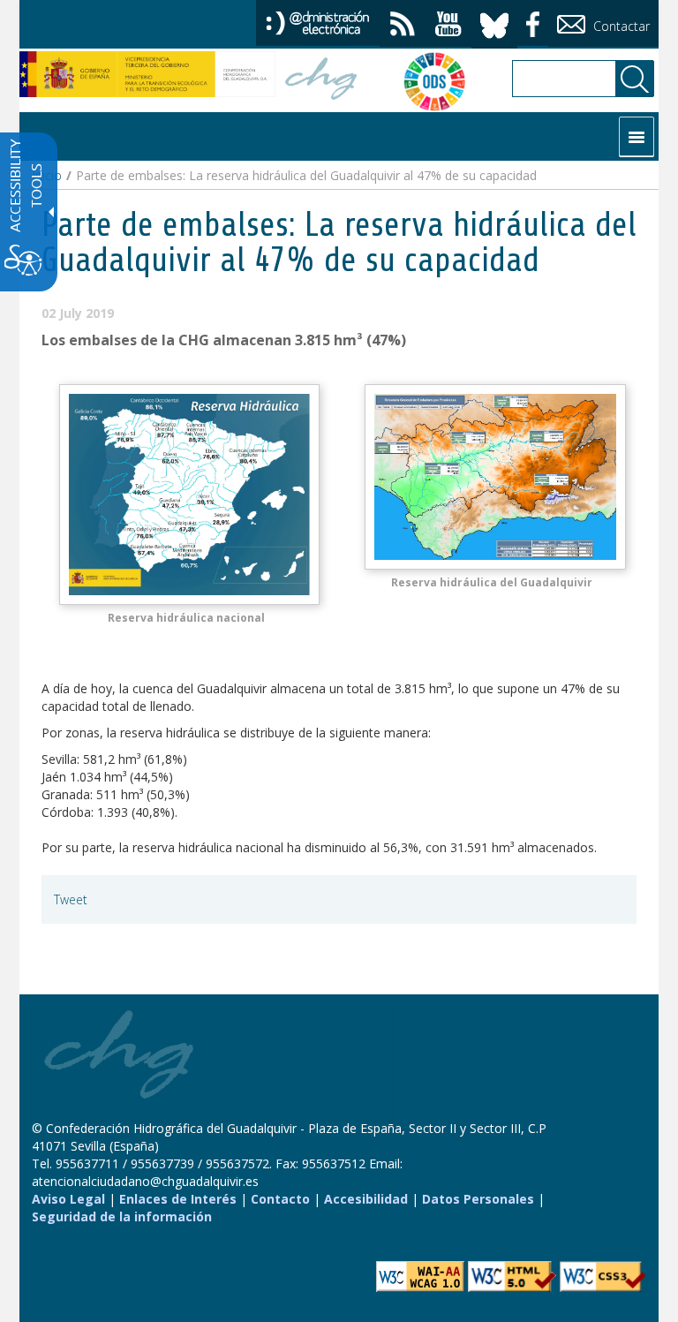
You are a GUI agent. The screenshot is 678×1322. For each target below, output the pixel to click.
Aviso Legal (68, 1198)
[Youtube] (448, 26)
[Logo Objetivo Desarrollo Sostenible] (425, 81)
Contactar (620, 26)
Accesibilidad (366, 1198)
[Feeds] (402, 26)
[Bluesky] (494, 22)
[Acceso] (318, 21)
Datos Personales (478, 1198)
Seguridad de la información (122, 1216)
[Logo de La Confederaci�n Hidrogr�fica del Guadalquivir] (321, 81)
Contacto (280, 1198)
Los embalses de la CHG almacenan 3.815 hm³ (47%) (223, 340)
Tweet (70, 899)
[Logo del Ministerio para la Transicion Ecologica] (147, 74)
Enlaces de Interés (178, 1198)
